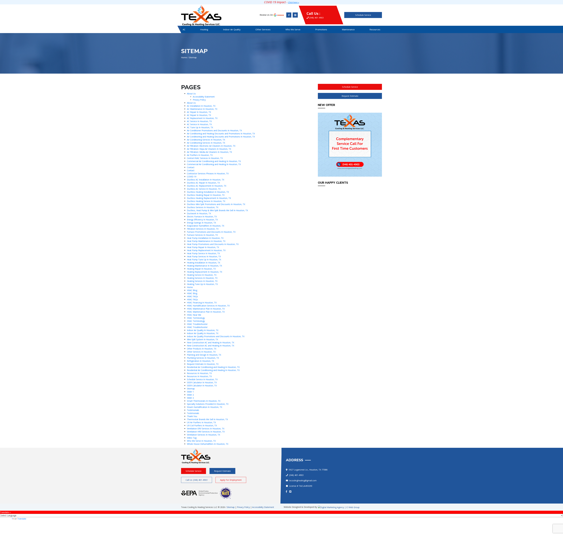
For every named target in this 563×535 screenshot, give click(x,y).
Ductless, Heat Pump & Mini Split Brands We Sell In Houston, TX (217, 210)
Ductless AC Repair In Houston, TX (203, 182)
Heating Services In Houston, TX (202, 278)
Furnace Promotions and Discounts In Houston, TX (211, 231)
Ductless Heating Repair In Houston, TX (205, 195)
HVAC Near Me (194, 314)
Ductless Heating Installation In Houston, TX (208, 192)
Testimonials (193, 410)
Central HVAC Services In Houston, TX (205, 158)
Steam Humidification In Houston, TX (204, 407)
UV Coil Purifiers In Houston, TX (202, 425)
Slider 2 (190, 394)
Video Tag (191, 437)
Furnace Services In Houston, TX (202, 235)
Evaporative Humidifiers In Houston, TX (205, 225)
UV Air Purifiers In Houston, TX (201, 422)
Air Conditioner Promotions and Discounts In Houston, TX (214, 130)
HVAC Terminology (196, 318)
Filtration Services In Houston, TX (202, 228)
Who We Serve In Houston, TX (201, 440)
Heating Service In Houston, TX (201, 274)
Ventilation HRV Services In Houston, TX (206, 431)
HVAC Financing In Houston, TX (202, 302)
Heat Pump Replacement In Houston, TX (206, 250)
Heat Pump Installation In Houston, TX (205, 238)
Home (184, 57)
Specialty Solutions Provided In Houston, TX (207, 404)
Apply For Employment (231, 480)
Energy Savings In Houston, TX (201, 222)
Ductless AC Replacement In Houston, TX (206, 185)
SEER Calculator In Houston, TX (202, 382)
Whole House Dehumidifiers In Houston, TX (207, 444)
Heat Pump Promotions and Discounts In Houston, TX (213, 244)
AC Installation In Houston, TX (201, 105)
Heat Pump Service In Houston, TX (203, 253)
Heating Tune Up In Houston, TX (202, 284)
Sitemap (191, 388)
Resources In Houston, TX (199, 373)
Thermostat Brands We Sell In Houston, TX (207, 419)
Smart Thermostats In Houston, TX (203, 400)
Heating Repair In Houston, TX (201, 268)
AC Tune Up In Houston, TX (200, 127)
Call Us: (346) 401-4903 (196, 480)
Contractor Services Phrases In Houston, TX (208, 173)
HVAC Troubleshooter (197, 324)
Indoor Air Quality (232, 29)
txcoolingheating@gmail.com (303, 480)
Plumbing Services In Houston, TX (203, 357)
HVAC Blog (192, 290)
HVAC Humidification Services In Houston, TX (208, 305)
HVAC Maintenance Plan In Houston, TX (206, 308)
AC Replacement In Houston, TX (202, 118)
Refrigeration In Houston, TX (200, 361)
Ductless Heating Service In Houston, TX (206, 201)
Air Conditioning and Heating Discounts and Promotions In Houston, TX (221, 133)
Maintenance (348, 29)
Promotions (321, 29)
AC (184, 29)
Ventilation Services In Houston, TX (203, 434)
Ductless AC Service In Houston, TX (204, 188)
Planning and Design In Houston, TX (204, 354)
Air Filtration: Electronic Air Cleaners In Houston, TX (211, 145)
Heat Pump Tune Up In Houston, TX (204, 259)
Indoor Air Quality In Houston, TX (202, 330)
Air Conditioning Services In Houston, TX (206, 139)
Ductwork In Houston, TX (199, 213)
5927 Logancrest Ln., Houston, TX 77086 (308, 469)
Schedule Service (363, 15)
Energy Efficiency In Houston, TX (202, 219)
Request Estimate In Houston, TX (202, 364)
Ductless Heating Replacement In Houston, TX (209, 198)
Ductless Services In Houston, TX (202, 207)
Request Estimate (350, 96)
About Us (191, 93)
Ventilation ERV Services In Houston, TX (205, 428)
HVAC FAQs (192, 296)
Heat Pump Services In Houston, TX (204, 256)
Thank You (192, 416)
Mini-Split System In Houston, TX (202, 339)
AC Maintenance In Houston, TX (202, 109)
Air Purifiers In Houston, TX (200, 155)
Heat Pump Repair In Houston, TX (203, 247)
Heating (204, 29)
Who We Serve (292, 29)
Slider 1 (190, 391)
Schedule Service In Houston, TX (202, 379)
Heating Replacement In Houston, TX (204, 271)
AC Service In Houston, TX (199, 121)
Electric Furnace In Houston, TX (202, 216)
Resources (374, 29)
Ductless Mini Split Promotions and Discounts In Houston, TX (216, 204)
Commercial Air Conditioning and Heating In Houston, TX (214, 161)
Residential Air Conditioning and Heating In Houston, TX (213, 367)
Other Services (263, 29)
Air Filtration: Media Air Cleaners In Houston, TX (209, 152)
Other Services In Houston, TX (201, 351)
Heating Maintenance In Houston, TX (204, 265)
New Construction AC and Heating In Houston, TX (210, 342)
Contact (190, 167)
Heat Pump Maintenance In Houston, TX (206, 241)
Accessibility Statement (204, 96)
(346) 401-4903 (315, 15)
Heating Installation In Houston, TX (203, 262)
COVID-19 (191, 176)
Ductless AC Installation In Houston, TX (205, 179)
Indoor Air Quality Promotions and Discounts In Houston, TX (215, 336)
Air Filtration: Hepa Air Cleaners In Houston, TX (209, 149)
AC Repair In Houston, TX (199, 112)
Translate (21, 518)
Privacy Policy (199, 99)
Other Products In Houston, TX (201, 348)
